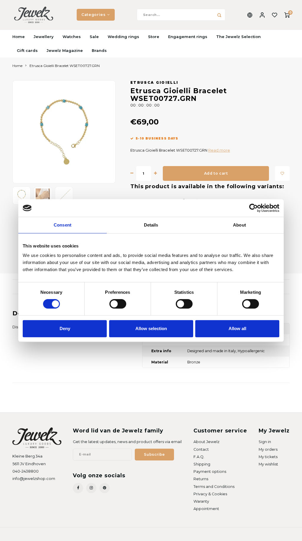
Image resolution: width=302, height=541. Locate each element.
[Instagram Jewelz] (91, 488)
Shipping (201, 464)
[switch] (117, 304)
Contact (201, 449)
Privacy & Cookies (210, 494)
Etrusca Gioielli (154, 83)
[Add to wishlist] (282, 173)
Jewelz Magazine (65, 50)
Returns (200, 479)
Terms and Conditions (213, 486)
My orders (268, 449)
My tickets (268, 457)
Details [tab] (151, 224)
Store (153, 36)
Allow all (237, 328)
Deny (65, 328)
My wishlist (268, 464)
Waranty (201, 501)
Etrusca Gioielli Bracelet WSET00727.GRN (64, 66)
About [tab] (239, 224)
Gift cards (27, 50)
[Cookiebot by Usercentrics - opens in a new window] (253, 208)
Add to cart (216, 173)
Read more (219, 150)
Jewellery (44, 36)
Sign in (265, 442)
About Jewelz (206, 442)
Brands (99, 50)
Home (18, 36)
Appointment (206, 508)
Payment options (209, 471)
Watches (72, 36)
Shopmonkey (81, 534)
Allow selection (151, 328)
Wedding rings (123, 36)
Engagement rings (187, 36)
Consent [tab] (62, 224)
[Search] (219, 15)
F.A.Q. (198, 457)
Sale (94, 36)
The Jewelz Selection (238, 36)
